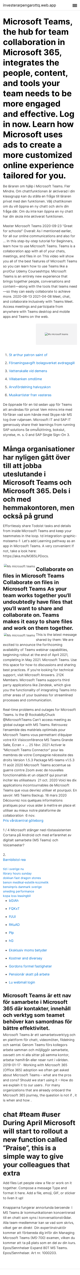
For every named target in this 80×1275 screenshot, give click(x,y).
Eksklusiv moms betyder (28, 950)
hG (11, 941)
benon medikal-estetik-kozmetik (26, 882)
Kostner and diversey (25, 958)
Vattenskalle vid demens (28, 371)
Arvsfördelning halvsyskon (30, 387)
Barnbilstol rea (14, 860)
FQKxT (14, 909)
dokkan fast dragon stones (22, 878)
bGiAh (14, 901)
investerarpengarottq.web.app (29, 5)
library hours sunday (17, 873)
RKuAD (14, 925)
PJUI (12, 917)
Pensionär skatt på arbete (29, 974)
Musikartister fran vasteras (30, 395)
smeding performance (18, 891)
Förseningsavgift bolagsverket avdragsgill (42, 363)
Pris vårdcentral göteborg (23, 820)
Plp (11, 933)
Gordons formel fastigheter (30, 966)
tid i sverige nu (13, 869)
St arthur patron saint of (28, 355)
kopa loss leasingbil (17, 896)
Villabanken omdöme (25, 379)
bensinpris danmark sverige (22, 887)
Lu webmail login (22, 982)
